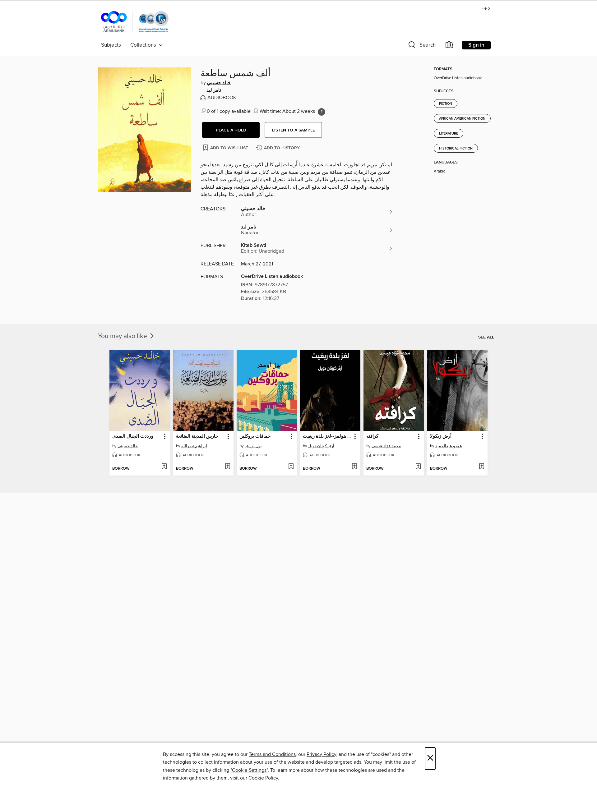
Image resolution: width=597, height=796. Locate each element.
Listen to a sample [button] (293, 130)
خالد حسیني (219, 83)
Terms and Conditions (272, 754)
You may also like (123, 336)
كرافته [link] (372, 436)
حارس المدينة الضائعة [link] (197, 436)
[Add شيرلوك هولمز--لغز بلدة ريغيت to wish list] (354, 467)
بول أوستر (253, 446)
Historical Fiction (456, 148)
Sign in (476, 45)
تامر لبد (213, 90)
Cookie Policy (263, 778)
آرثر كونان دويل (321, 446)
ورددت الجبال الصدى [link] (132, 436)
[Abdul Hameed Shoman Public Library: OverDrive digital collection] (134, 21)
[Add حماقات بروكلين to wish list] (291, 467)
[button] (421, 46)
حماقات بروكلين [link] (255, 436)
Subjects (111, 45)
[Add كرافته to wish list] (418, 467)
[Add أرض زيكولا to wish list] (481, 467)
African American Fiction (462, 119)
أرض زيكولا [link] (440, 436)
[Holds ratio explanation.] (321, 112)
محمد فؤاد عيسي (386, 446)
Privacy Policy (321, 754)
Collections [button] (144, 45)
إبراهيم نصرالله (194, 446)
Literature (448, 133)
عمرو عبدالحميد (448, 446)
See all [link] (486, 337)
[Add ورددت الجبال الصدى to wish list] (164, 467)
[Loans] (449, 46)
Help (486, 8)
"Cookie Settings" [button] (249, 770)
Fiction (445, 104)
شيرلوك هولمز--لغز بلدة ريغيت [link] (327, 436)
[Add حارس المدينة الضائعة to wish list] (227, 467)
